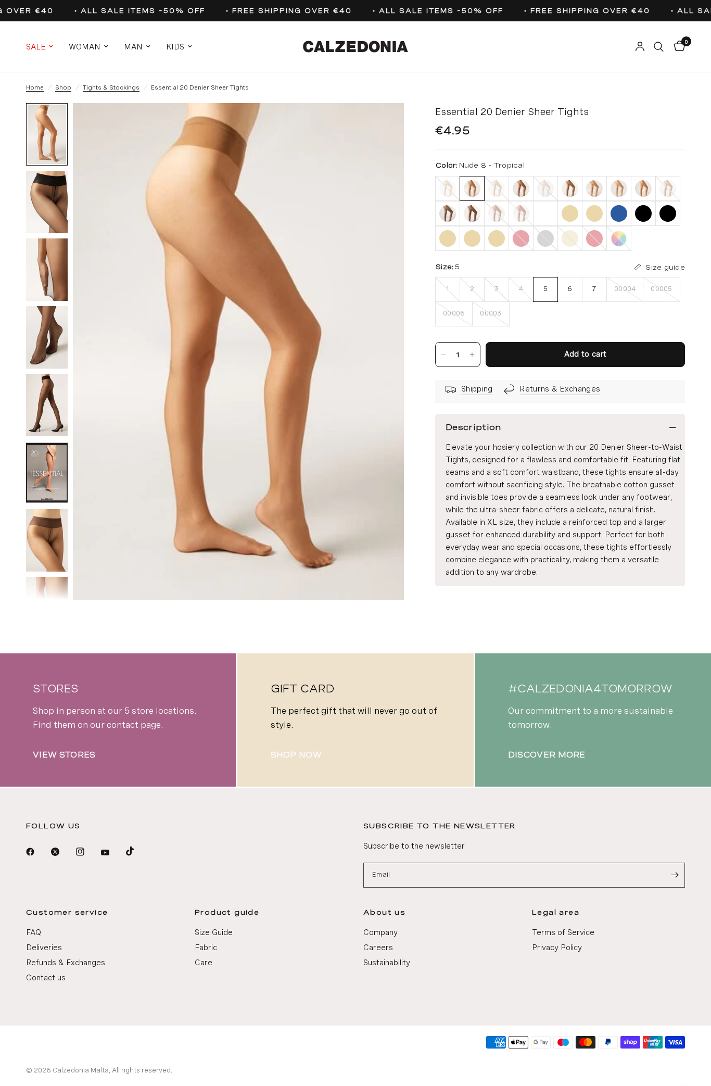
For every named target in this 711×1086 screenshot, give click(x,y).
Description (473, 427)
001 (545, 213)
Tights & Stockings (111, 87)
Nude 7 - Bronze (594, 188)
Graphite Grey (569, 188)
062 (472, 238)
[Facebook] (37, 851)
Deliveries (44, 947)
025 (667, 213)
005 (569, 213)
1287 (496, 238)
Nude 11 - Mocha (521, 188)
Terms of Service (563, 932)
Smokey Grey (667, 188)
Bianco (545, 188)
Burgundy (521, 213)
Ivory (447, 188)
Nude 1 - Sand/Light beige (618, 188)
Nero (472, 213)
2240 (521, 238)
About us (384, 912)
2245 (545, 238)
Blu (447, 213)
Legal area (555, 912)
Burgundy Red (496, 213)
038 (447, 238)
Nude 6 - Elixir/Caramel (643, 188)
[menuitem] (43, 46)
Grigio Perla (496, 188)
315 (569, 238)
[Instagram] (87, 851)
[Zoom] (382, 125)
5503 (594, 238)
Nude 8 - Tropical (472, 188)
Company (380, 932)
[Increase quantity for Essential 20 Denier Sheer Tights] (472, 355)
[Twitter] (62, 851)
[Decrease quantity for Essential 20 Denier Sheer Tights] (443, 355)
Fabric (206, 947)
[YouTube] (112, 852)
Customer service (67, 912)
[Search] (659, 46)
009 (594, 213)
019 (643, 213)
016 (618, 213)
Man (133, 47)
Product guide (227, 912)
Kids (175, 47)
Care (203, 962)
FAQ (33, 932)
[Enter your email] (674, 875)
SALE (35, 47)
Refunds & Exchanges (65, 962)
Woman (84, 47)
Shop (63, 87)
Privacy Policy (557, 947)
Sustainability (386, 962)
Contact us (46, 977)
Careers (378, 947)
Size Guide (214, 932)
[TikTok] (137, 851)
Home (35, 87)
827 (618, 238)
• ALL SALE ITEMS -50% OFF (135, 10)
